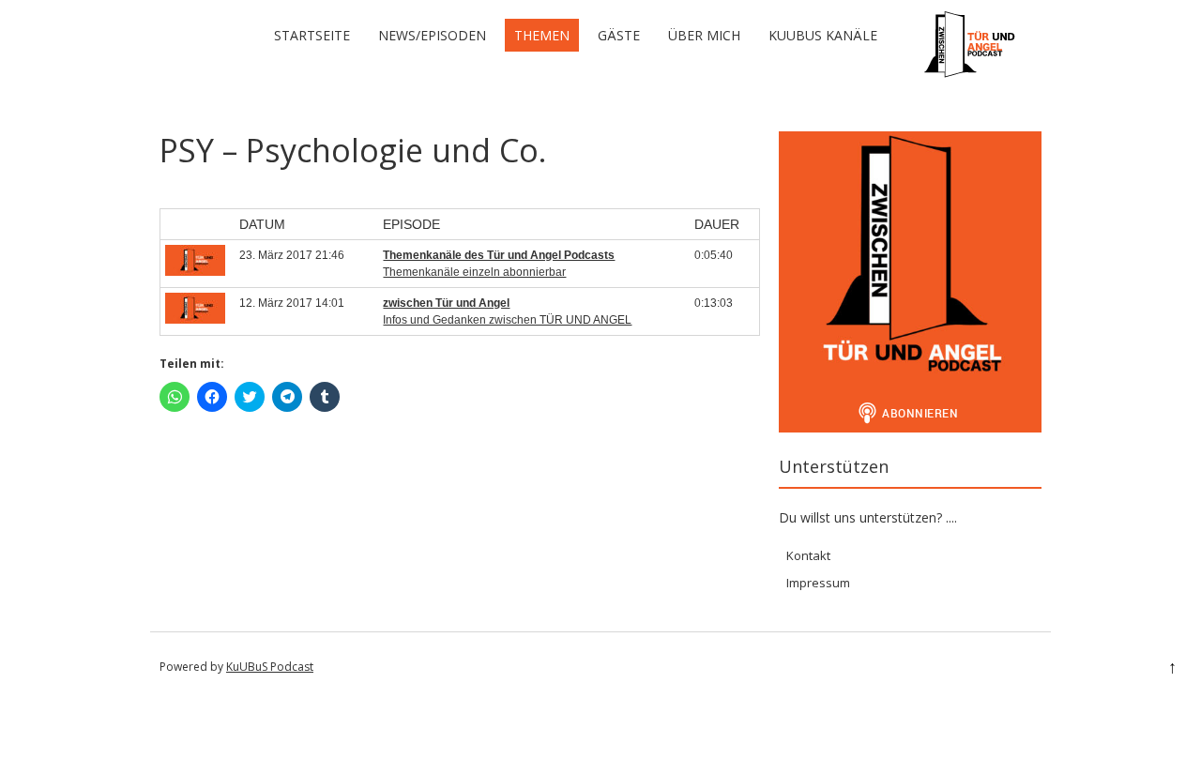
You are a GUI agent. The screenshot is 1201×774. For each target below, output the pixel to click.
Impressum (818, 582)
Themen (542, 35)
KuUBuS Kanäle (822, 35)
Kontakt (808, 555)
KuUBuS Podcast (269, 667)
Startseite (312, 35)
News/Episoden (432, 35)
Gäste (619, 35)
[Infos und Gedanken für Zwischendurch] (971, 74)
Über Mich (704, 35)
